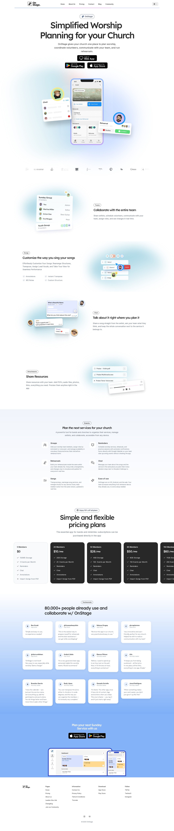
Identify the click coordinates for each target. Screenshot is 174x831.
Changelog (49, 803)
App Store (101, 790)
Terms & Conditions (78, 797)
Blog (99, 4)
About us (49, 797)
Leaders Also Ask (51, 800)
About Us (72, 4)
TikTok (127, 790)
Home (63, 4)
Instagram (128, 797)
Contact (91, 4)
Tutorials (75, 800)
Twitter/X (128, 793)
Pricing (81, 4)
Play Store (101, 793)
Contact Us (76, 790)
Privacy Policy (76, 793)
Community (109, 4)
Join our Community (52, 807)
